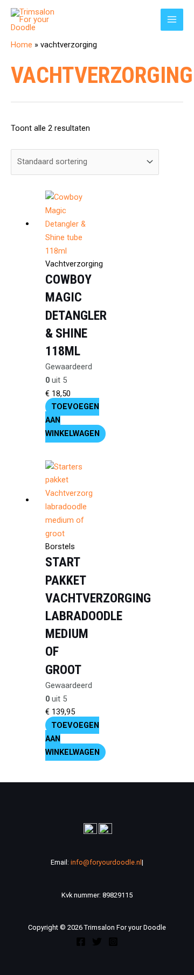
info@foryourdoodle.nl (105, 862)
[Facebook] (81, 941)
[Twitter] (97, 941)
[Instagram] (113, 941)
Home (21, 45)
